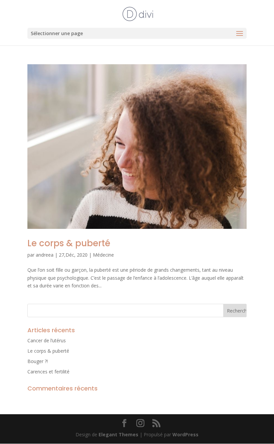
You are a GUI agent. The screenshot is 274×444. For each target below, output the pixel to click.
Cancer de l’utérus (46, 340)
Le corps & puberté (68, 243)
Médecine (103, 255)
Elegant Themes (118, 434)
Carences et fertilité (48, 371)
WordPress (185, 434)
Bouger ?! (37, 361)
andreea (44, 255)
